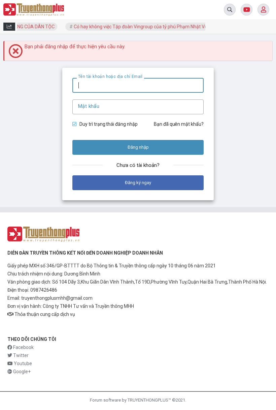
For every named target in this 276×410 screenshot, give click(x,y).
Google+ (21, 371)
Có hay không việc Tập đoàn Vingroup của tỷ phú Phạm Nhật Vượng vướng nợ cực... (156, 26)
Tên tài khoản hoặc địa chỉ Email (110, 76)
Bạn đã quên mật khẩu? (179, 124)
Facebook (23, 347)
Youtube (22, 363)
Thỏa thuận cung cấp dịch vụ (44, 314)
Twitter (20, 355)
